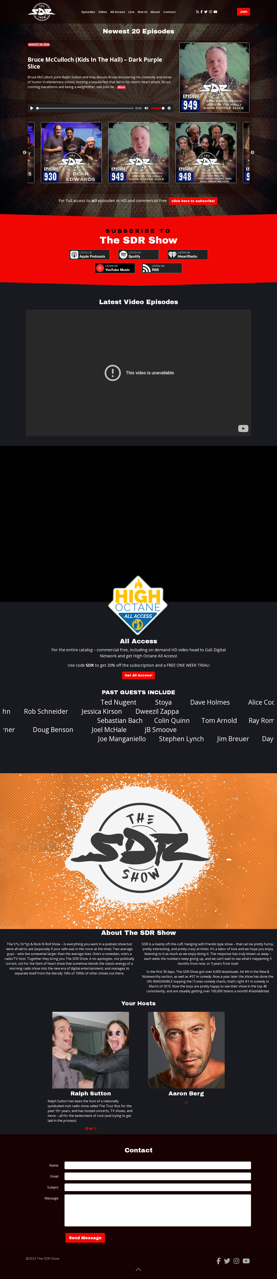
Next (252, 153)
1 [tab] (81, 186)
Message (51, 1198)
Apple (89, 255)
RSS (162, 268)
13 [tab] (154, 186)
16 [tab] (172, 186)
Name (53, 1165)
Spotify (138, 255)
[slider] (85, 108)
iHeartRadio (187, 255)
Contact (169, 12)
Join (243, 11)
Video (102, 12)
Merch (142, 12)
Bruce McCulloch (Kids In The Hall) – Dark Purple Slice (95, 63)
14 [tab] (160, 186)
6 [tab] (111, 186)
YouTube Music (115, 268)
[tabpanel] (138, 152)
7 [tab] (117, 186)
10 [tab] (135, 186)
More (121, 87)
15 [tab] (166, 186)
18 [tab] (184, 186)
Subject (52, 1187)
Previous (25, 153)
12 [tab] (148, 186)
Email (54, 1176)
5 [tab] (105, 186)
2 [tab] (87, 186)
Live (131, 12)
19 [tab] (190, 186)
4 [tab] (99, 186)
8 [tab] (123, 186)
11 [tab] (142, 186)
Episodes (88, 12)
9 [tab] (129, 186)
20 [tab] (196, 186)
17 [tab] (178, 186)
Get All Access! (138, 675)
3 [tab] (93, 186)
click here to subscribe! (193, 201)
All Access (117, 12)
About (155, 12)
